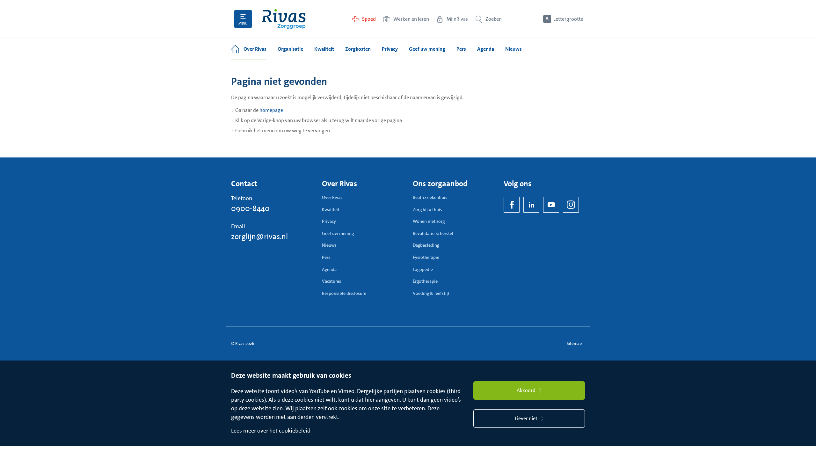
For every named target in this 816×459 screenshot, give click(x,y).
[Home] (283, 19)
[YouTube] (551, 205)
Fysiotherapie (426, 257)
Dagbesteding (426, 245)
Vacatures (331, 281)
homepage (271, 110)
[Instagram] (571, 205)
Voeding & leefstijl (431, 293)
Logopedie (423, 269)
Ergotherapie (425, 281)
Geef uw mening (338, 233)
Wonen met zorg (429, 221)
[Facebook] (512, 205)
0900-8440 (250, 208)
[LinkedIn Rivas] (531, 205)
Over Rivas (332, 197)
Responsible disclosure (344, 293)
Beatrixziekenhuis (430, 197)
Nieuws (329, 245)
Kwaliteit (330, 209)
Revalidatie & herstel (433, 233)
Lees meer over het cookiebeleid (270, 430)
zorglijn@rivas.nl (259, 236)
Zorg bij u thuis (427, 209)
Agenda (329, 269)
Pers (326, 257)
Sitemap (574, 343)
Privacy (329, 221)
